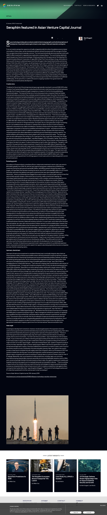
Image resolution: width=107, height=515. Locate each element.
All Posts (8, 16)
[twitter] (56, 38)
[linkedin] (61, 38)
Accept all (89, 512)
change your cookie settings (21, 511)
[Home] (12, 5)
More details (103, 505)
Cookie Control (14, 506)
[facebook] (65, 38)
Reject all (76, 512)
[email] (52, 38)
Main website (68, 5)
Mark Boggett (88, 38)
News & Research (89, 5)
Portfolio (78, 5)
